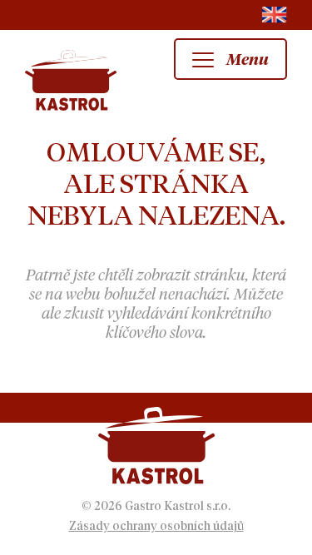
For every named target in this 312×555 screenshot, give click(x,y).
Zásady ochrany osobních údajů (156, 527)
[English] (274, 15)
